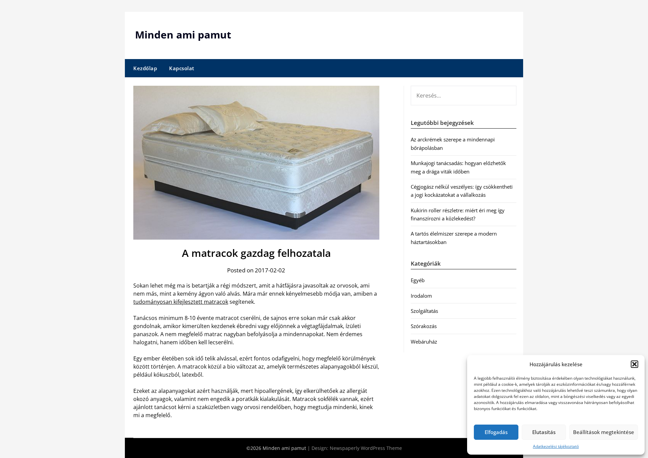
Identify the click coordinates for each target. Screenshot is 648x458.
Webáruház (424, 341)
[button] (634, 364)
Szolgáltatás (424, 310)
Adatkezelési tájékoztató (556, 446)
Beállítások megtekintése (603, 432)
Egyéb (418, 280)
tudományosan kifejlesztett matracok (180, 301)
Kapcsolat (181, 68)
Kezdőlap (145, 68)
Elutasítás (544, 432)
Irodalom (421, 295)
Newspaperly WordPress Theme (366, 448)
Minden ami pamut (183, 35)
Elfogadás (496, 432)
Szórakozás (424, 326)
